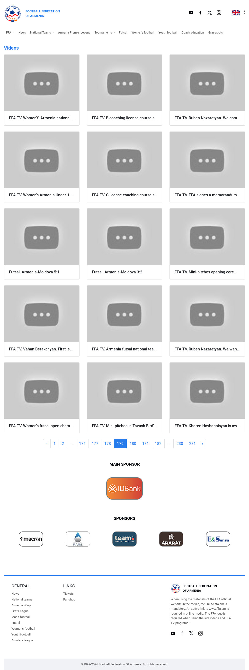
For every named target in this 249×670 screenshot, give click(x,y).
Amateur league (22, 640)
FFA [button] (8, 32)
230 (180, 443)
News (22, 32)
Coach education (193, 32)
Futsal (123, 32)
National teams (21, 599)
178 (107, 443)
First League (19, 611)
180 (133, 443)
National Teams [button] (40, 32)
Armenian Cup (21, 605)
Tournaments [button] (103, 32)
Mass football (20, 617)
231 (192, 443)
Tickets (68, 593)
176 (82, 443)
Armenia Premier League (74, 32)
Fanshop (69, 599)
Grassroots (215, 32)
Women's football (143, 32)
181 (145, 443)
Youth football (168, 32)
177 (95, 443)
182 (158, 443)
